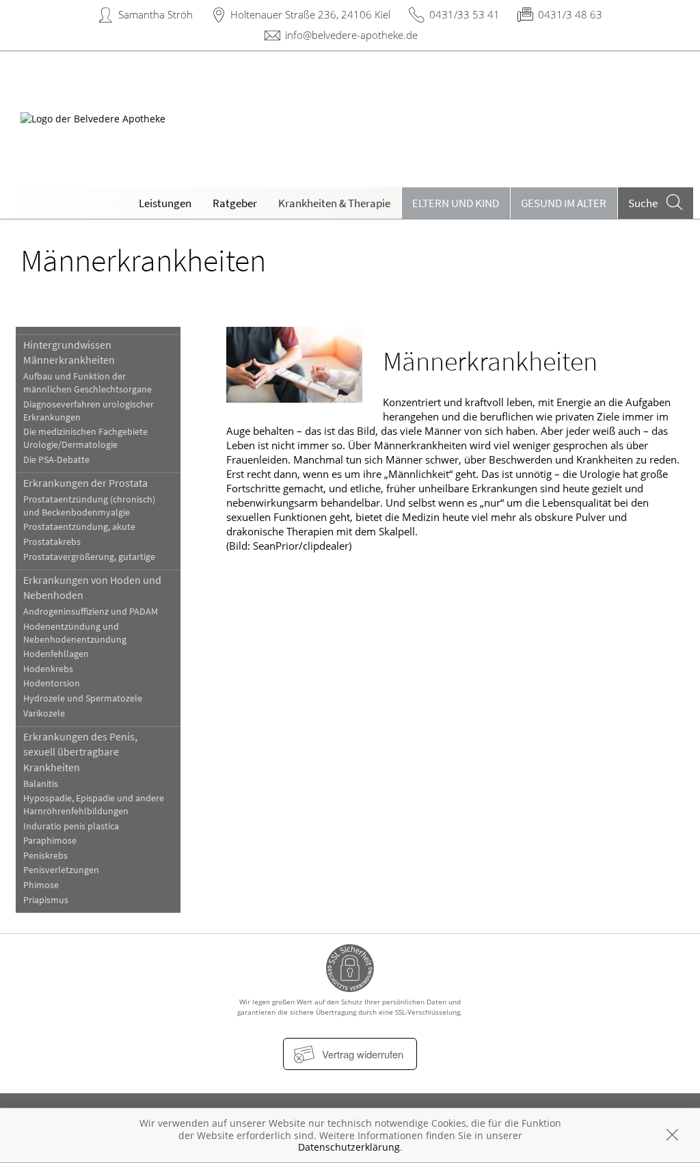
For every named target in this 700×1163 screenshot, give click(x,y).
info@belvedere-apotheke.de (351, 35)
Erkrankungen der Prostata (85, 483)
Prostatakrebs (52, 542)
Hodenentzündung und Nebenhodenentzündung (74, 633)
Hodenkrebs (48, 669)
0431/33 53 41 (464, 14)
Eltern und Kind (455, 203)
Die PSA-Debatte (56, 460)
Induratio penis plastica (71, 826)
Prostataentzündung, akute (79, 527)
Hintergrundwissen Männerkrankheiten (69, 352)
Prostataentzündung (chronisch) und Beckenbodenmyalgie (89, 506)
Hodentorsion (51, 683)
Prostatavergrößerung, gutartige (89, 557)
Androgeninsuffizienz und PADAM (90, 611)
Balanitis (40, 784)
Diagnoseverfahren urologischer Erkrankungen (88, 411)
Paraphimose (50, 840)
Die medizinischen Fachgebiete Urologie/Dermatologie (85, 438)
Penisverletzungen (61, 870)
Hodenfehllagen (56, 654)
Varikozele (44, 713)
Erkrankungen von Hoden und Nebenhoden (92, 587)
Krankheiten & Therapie (334, 203)
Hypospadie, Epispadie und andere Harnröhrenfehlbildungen (93, 804)
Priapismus (45, 900)
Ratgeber (235, 203)
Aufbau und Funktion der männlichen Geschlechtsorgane (87, 383)
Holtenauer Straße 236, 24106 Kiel (310, 14)
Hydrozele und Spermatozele (82, 698)
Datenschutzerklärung (349, 1146)
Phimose (41, 885)
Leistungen (165, 203)
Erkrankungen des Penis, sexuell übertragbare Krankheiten (80, 752)
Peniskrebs (45, 855)
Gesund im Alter (563, 203)
